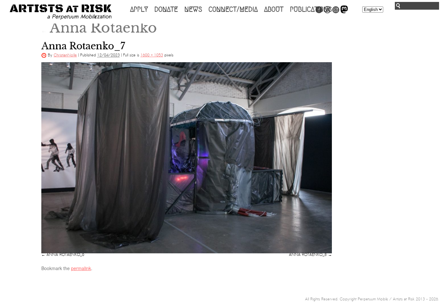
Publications (311, 9)
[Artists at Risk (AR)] (60, 12)
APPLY (139, 9)
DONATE (166, 9)
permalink (81, 268)
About (273, 9)
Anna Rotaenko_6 (65, 255)
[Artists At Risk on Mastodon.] (344, 12)
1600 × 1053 (151, 55)
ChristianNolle (65, 55)
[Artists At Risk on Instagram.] (335, 12)
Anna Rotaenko (99, 27)
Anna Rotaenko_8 (308, 255)
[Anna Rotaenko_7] (186, 157)
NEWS (193, 9)
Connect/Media (233, 9)
